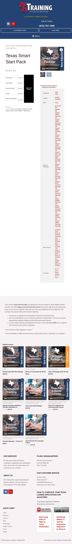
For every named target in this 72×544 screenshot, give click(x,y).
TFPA (56, 92)
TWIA (56, 94)
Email (8, 93)
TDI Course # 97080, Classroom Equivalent (57, 192)
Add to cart (29, 88)
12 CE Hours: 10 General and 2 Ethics (58, 236)
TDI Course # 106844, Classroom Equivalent (57, 223)
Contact (5, 518)
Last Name (9, 83)
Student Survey (7, 526)
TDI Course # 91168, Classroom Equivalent (57, 174)
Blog (4, 521)
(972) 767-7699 (46, 25)
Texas (12, 46)
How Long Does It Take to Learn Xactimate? (44, 522)
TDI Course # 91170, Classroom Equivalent (57, 183)
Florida (5, 532)
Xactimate (57, 99)
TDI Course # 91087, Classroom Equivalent (58, 157)
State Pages (6, 523)
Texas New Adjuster (21, 46)
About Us (5, 515)
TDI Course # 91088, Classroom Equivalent (57, 166)
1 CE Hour (57, 229)
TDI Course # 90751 (57, 152)
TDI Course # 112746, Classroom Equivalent (57, 145)
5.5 (57, 277)
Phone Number (10, 88)
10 (55, 268)
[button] (36, 36)
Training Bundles (26, 110)
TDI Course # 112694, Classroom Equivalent (57, 137)
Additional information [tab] (49, 87)
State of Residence (11, 100)
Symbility (57, 97)
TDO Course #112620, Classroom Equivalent (57, 207)
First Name (9, 78)
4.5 (56, 270)
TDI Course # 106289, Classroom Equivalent (57, 121)
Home (7, 46)
